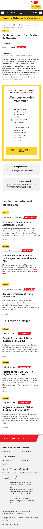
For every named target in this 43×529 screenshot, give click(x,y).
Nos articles (12, 25)
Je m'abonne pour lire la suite (21, 151)
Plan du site (19, 513)
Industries (21, 25)
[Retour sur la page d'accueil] (21, 13)
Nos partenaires (26, 460)
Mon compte (6, 451)
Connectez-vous (27, 92)
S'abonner (35, 7)
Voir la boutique (26, 451)
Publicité (5, 464)
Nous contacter (7, 460)
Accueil (4, 25)
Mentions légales (7, 513)
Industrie (28, 25)
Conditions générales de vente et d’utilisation (16, 511)
